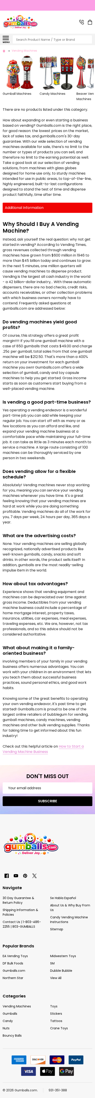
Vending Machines (17, 1006)
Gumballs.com (14, 970)
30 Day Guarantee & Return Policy (18, 900)
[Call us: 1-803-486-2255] (81, 22)
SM (52, 963)
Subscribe (47, 801)
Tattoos (56, 1021)
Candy (8, 1021)
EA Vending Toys (15, 956)
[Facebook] (7, 876)
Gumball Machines (17, 93)
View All (55, 978)
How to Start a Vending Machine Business (43, 749)
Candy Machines (52, 93)
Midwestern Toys (63, 956)
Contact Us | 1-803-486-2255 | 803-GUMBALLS (22, 924)
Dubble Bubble (61, 970)
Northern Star (13, 978)
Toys (53, 1006)
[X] (34, 876)
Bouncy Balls (12, 1035)
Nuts (6, 1028)
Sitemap (56, 929)
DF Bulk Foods (13, 963)
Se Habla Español (63, 898)
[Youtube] (16, 876)
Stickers (56, 1013)
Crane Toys (59, 1028)
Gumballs (10, 1013)
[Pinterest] (25, 876)
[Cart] (90, 22)
